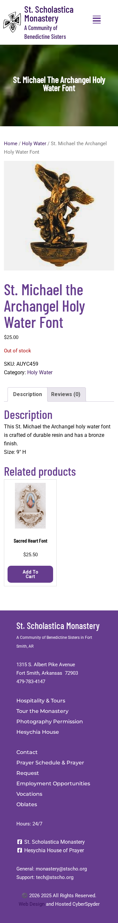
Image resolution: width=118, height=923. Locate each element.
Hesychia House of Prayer (53, 850)
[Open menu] (97, 19)
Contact (27, 752)
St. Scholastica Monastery (48, 13)
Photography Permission (49, 721)
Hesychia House (37, 732)
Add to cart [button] (30, 574)
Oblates (26, 804)
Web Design (32, 904)
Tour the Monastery (42, 711)
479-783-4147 (30, 682)
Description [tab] (27, 394)
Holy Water (34, 143)
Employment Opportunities (53, 783)
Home (10, 143)
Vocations (29, 794)
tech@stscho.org (54, 877)
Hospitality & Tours (40, 701)
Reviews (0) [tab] (65, 394)
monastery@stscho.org (61, 869)
